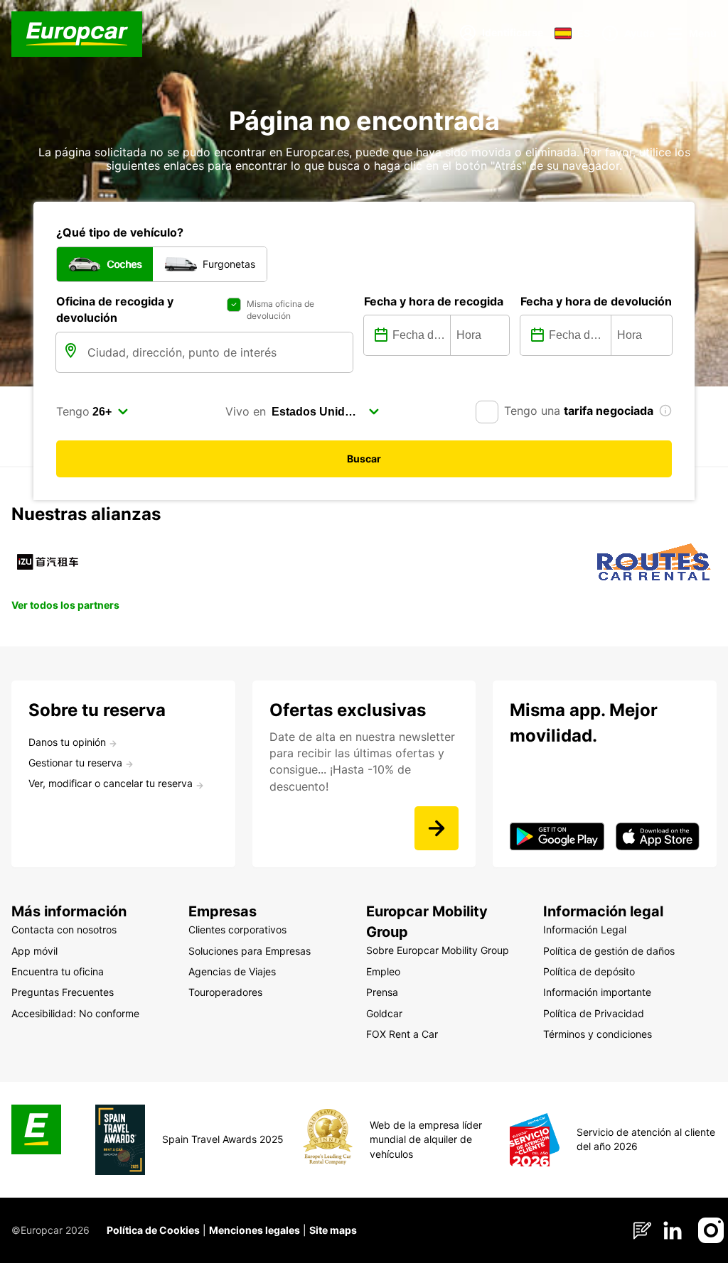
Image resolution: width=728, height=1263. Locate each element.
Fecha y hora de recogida (433, 301)
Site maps (333, 1230)
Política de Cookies (153, 1230)
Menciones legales (254, 1230)
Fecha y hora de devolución (596, 301)
